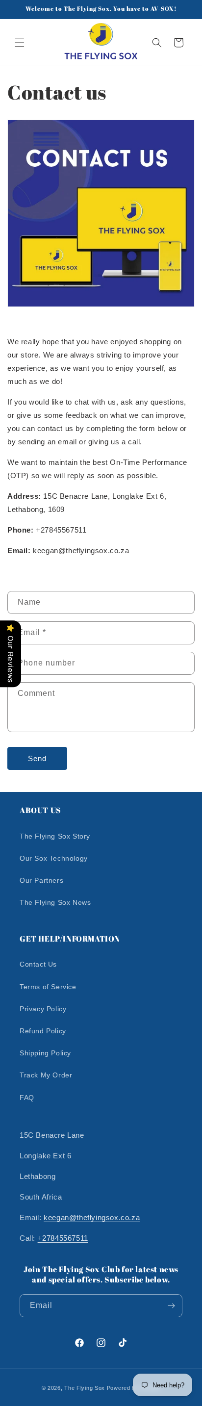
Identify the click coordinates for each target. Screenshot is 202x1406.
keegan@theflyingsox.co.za (92, 1217)
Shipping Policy (45, 1053)
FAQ (27, 1097)
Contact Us (38, 964)
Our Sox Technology (54, 858)
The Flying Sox (84, 1388)
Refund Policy (43, 1031)
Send (37, 758)
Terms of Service (48, 987)
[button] (19, 42)
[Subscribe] (171, 1305)
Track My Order (46, 1075)
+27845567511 (63, 1238)
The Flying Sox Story (55, 836)
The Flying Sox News (55, 902)
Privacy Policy (43, 1009)
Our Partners (41, 880)
